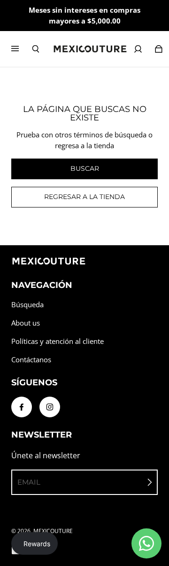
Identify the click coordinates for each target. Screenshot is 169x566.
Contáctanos (31, 360)
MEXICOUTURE (53, 531)
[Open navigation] (21, 49)
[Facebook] (21, 407)
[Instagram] (49, 407)
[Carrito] (158, 49)
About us (25, 323)
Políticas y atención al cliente (57, 341)
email (28, 482)
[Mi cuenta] (138, 49)
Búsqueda (27, 305)
